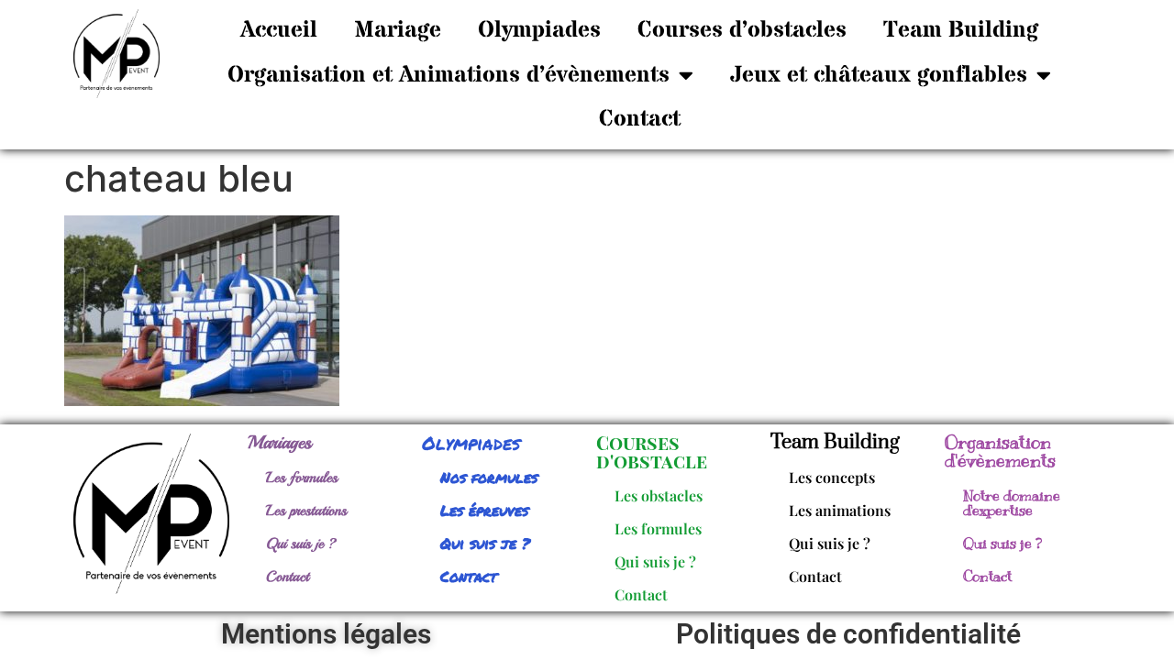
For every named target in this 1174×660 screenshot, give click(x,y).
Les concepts (832, 477)
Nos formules (488, 477)
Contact (640, 119)
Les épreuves (484, 510)
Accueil (278, 30)
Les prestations (306, 510)
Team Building (960, 30)
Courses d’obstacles (742, 30)
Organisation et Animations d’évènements (448, 75)
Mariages (280, 442)
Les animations (840, 510)
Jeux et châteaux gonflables (878, 75)
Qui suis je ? (301, 543)
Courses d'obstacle (651, 451)
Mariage (397, 30)
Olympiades (539, 30)
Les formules (302, 477)
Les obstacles (659, 495)
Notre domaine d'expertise (1011, 503)
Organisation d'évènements (1000, 451)
